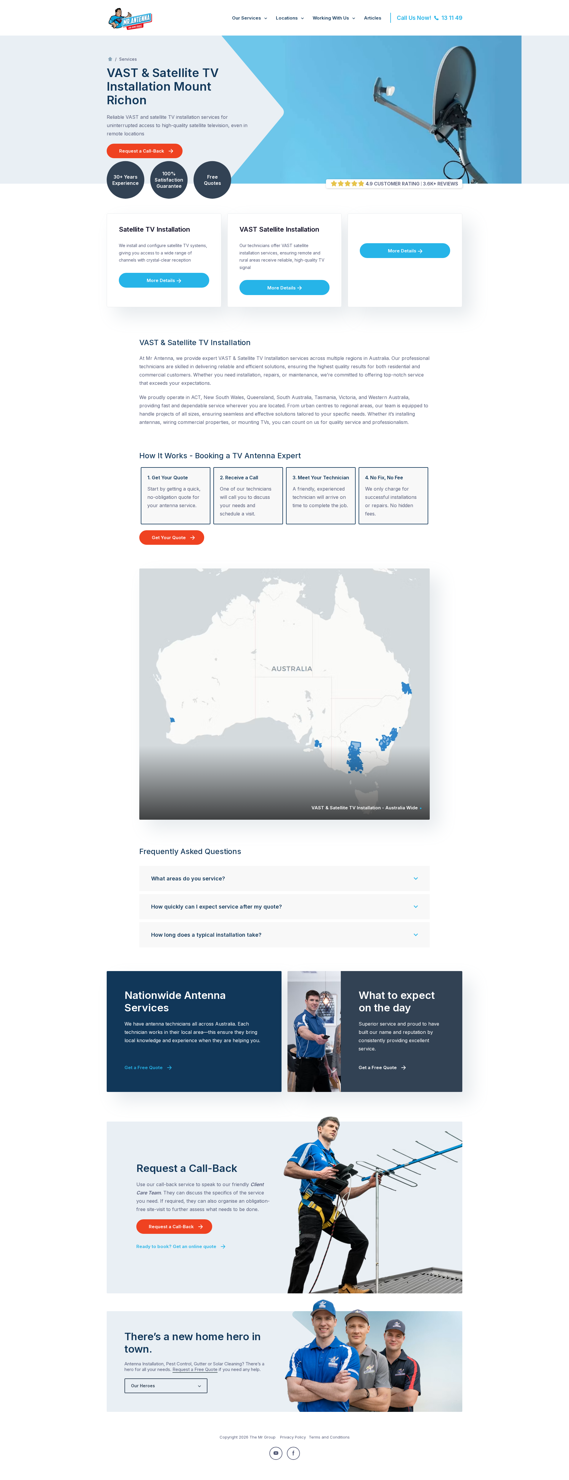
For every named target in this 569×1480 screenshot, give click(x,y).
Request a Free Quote (195, 1369)
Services (128, 59)
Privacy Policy (293, 1437)
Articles (372, 18)
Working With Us (331, 18)
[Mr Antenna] (129, 29)
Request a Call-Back (141, 151)
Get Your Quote (169, 537)
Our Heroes (143, 1385)
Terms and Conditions (329, 1437)
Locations (287, 18)
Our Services (246, 18)
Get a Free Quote (143, 1067)
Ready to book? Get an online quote (176, 1246)
